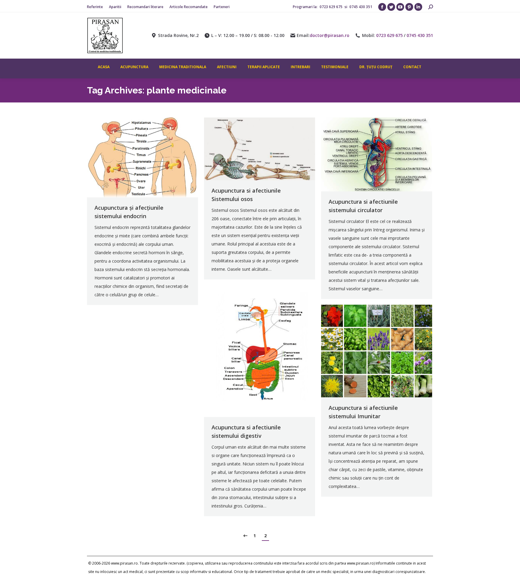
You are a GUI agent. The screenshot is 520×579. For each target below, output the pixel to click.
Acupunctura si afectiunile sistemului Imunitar (363, 412)
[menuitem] (95, 7)
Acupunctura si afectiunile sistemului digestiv (246, 431)
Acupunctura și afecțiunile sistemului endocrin (128, 212)
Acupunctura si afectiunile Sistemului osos (246, 195)
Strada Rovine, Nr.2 (178, 35)
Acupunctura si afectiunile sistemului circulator (363, 206)
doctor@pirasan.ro (329, 35)
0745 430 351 (360, 6)
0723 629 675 (331, 6)
